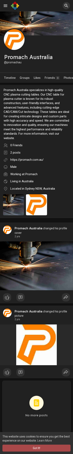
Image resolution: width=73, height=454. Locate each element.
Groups (25, 77)
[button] (66, 5)
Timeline (10, 77)
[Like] (36, 298)
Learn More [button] (44, 440)
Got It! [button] (36, 448)
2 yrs (17, 236)
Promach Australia (28, 228)
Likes (37, 77)
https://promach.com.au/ (27, 160)
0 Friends (16, 145)
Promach (31, 174)
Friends (51, 77)
